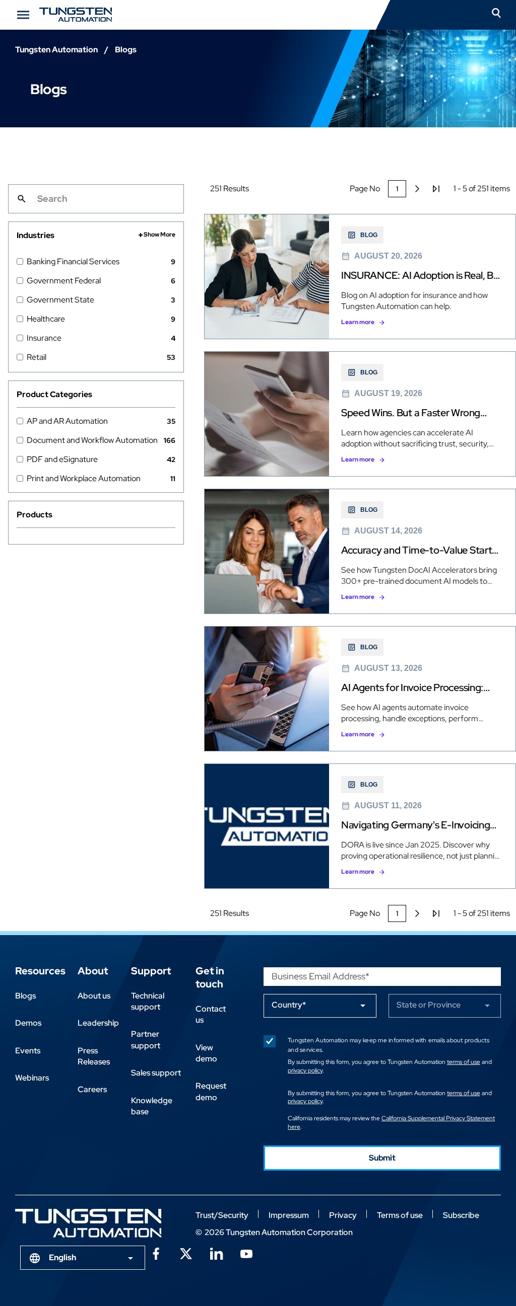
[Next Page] (417, 188)
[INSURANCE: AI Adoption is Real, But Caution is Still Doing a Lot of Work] (360, 276)
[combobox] (82, 1258)
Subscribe (461, 1215)
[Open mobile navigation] (23, 15)
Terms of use (400, 1215)
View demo (206, 1053)
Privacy (343, 1215)
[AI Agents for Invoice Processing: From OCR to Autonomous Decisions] (360, 689)
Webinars (32, 1077)
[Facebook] (156, 1252)
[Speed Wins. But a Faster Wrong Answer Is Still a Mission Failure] (360, 414)
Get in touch (210, 977)
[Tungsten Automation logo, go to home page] (88, 1223)
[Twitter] (186, 1252)
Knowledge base (151, 1106)
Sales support (156, 1072)
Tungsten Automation (56, 49)
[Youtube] (246, 1252)
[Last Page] (436, 188)
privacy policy (305, 1070)
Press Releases (94, 1056)
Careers (92, 1089)
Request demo (211, 1091)
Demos (28, 1023)
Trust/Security (222, 1215)
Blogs (25, 995)
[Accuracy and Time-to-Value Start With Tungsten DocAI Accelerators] (360, 551)
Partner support (145, 1039)
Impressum (289, 1215)
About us (94, 995)
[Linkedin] (216, 1252)
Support (151, 970)
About (93, 970)
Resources (40, 970)
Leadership (98, 1023)
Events (27, 1050)
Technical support (147, 1001)
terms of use (463, 1062)
